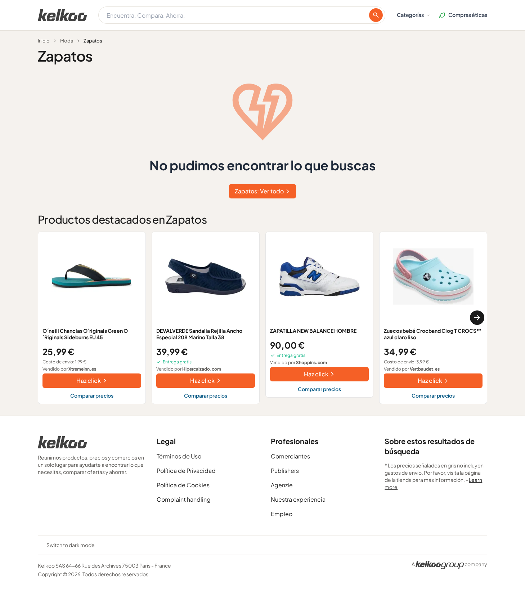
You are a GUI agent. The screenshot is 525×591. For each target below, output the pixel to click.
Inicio (44, 41)
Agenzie (282, 485)
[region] (262, 317)
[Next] (477, 317)
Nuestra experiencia (298, 499)
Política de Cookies (183, 485)
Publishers (285, 470)
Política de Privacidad (186, 470)
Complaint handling (184, 499)
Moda (66, 41)
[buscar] (376, 15)
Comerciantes (290, 456)
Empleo (281, 514)
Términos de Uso (179, 456)
